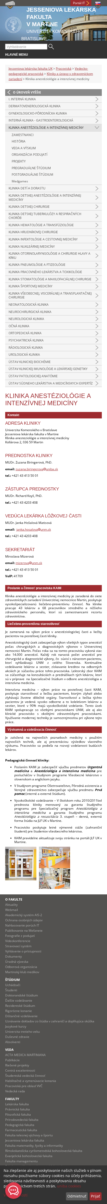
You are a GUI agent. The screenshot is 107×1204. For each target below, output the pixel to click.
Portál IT (79, 3)
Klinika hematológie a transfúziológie (41, 225)
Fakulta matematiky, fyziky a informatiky (34, 1145)
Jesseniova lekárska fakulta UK (30, 68)
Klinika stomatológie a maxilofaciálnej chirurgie (50, 279)
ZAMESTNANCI (23, 135)
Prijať (95, 1196)
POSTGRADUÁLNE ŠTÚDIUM (32, 174)
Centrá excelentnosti (20, 1070)
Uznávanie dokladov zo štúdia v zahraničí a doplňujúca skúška (49, 1021)
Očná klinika (19, 326)
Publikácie (12, 1060)
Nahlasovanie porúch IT (22, 925)
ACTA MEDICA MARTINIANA (25, 1055)
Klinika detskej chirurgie (29, 206)
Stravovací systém (18, 946)
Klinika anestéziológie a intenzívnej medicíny (46, 127)
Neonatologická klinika (29, 304)
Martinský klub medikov (22, 972)
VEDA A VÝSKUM (24, 148)
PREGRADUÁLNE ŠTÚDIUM (31, 168)
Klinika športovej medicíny (30, 286)
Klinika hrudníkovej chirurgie (33, 232)
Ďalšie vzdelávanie (18, 1000)
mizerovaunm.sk (29, 563)
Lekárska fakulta (17, 1104)
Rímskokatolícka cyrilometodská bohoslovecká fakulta (43, 1151)
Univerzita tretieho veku (22, 1031)
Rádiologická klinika (26, 347)
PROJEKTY (19, 161)
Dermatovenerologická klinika (35, 106)
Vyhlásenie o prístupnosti (23, 951)
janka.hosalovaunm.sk (33, 529)
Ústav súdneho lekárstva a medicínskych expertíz (51, 383)
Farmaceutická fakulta (21, 1130)
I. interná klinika (22, 99)
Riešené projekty (17, 1065)
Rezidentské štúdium (20, 1005)
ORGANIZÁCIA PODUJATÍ (29, 154)
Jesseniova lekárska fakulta (24, 1140)
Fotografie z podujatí (20, 936)
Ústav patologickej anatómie (33, 376)
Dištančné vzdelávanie (21, 1016)
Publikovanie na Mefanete (24, 930)
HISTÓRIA (18, 141)
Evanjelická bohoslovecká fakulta (28, 1156)
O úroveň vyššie (27, 92)
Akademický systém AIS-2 (23, 915)
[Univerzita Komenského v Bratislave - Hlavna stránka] (13, 24)
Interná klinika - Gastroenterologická (41, 120)
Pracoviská (63, 68)
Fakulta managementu (21, 1161)
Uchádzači (12, 985)
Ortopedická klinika (25, 333)
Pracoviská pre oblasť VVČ (24, 1086)
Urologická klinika (24, 354)
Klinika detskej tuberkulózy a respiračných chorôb (45, 216)
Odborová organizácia (21, 967)
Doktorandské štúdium (21, 995)
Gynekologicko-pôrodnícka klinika (38, 113)
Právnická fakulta (17, 1109)
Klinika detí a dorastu (27, 188)
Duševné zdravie (17, 1037)
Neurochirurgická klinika (30, 312)
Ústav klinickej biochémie (30, 362)
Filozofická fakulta (18, 1114)
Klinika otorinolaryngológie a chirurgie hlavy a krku (49, 255)
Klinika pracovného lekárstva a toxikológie (45, 272)
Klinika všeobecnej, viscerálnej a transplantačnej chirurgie (50, 295)
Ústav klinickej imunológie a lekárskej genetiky (48, 369)
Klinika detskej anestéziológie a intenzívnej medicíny (45, 197)
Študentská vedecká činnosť (25, 1075)
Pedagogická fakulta (19, 1125)
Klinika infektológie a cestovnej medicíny (43, 239)
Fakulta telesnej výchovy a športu (29, 1135)
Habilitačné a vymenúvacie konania (30, 1081)
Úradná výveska (16, 961)
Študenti (11, 990)
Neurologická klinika (26, 319)
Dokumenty (13, 956)
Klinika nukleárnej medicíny (32, 246)
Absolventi (12, 1042)
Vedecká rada (15, 1091)
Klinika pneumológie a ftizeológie (37, 264)
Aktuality (11, 904)
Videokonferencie (17, 941)
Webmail (11, 910)
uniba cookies (69, 1186)
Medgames (20, 181)
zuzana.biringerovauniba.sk (37, 469)
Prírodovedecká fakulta (21, 1119)
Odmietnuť (76, 1196)
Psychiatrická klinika (26, 340)
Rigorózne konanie (18, 1011)
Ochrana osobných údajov (24, 920)
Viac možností (16, 1195)
